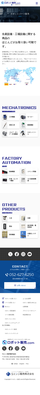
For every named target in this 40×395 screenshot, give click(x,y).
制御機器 (12, 171)
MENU (37, 3)
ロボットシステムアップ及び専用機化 (11, 324)
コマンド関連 (31, 171)
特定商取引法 (27, 315)
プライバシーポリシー (29, 311)
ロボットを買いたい (11, 298)
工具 (10, 218)
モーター (30, 117)
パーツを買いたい (10, 302)
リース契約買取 (9, 315)
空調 (28, 218)
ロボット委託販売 (10, 311)
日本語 (16, 363)
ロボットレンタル (10, 319)
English (22, 363)
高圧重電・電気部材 (31, 226)
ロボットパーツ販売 (11, 329)
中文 (27, 363)
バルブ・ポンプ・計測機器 (13, 133)
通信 (10, 226)
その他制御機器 (31, 179)
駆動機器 (30, 125)
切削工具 (12, 125)
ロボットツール (31, 133)
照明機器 (12, 234)
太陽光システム (31, 234)
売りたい (7, 306)
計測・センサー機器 (13, 179)
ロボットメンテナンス (11, 333)
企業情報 (25, 306)
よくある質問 (27, 298)
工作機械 (12, 117)
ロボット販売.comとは (29, 302)
